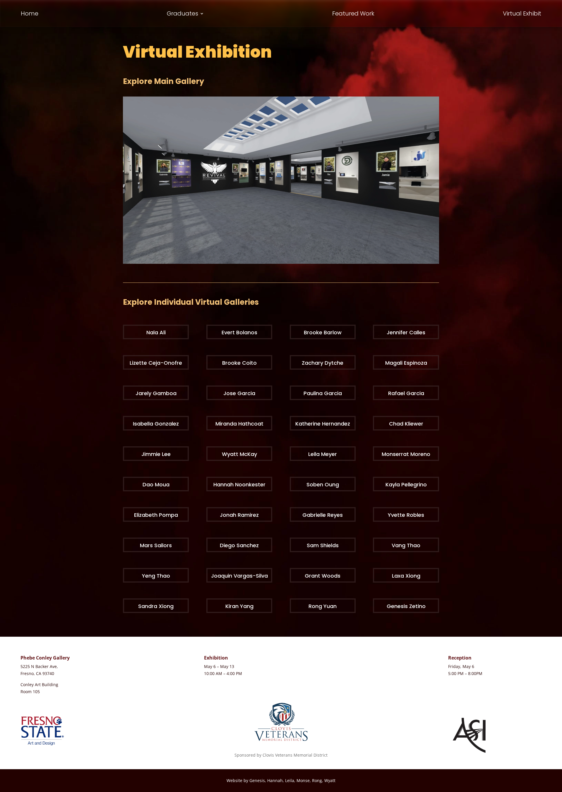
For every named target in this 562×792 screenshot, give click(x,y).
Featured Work (353, 14)
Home (29, 14)
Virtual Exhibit (522, 14)
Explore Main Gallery (163, 81)
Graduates (182, 14)
